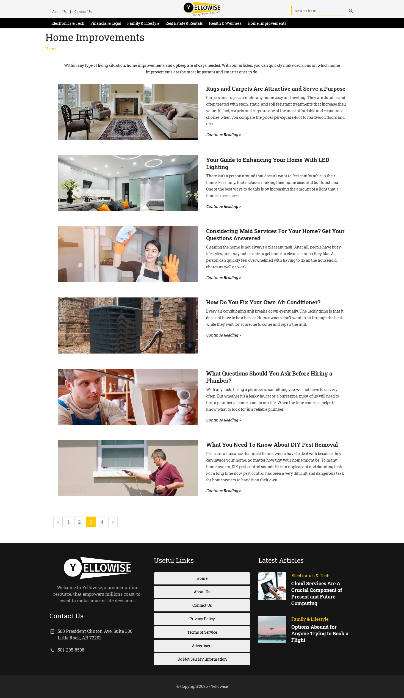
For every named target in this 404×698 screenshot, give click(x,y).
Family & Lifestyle (143, 23)
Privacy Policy (202, 618)
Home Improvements (267, 23)
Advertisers (202, 645)
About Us (59, 11)
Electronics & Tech (67, 23)
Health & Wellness (225, 23)
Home (50, 48)
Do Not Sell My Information (202, 659)
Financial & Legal (105, 23)
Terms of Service (202, 632)
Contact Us (83, 11)
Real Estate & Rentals (184, 23)
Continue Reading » (223, 134)
